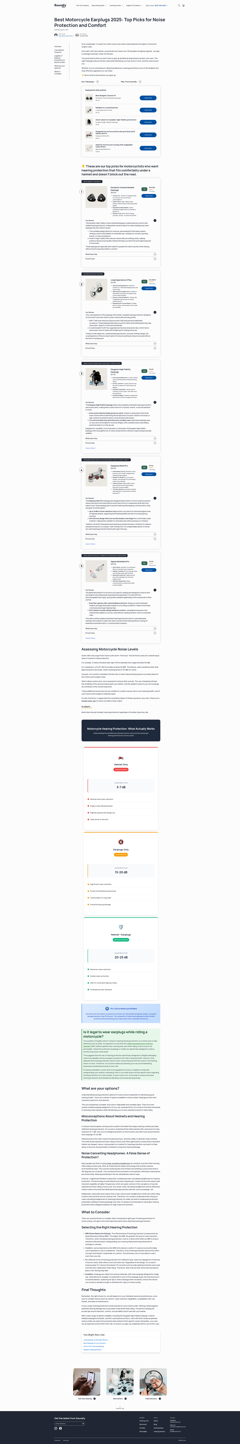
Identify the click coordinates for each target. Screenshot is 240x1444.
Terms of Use (66, 1440)
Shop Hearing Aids (98, 5)
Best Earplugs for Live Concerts (94, 1343)
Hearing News (159, 1428)
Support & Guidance (133, 5)
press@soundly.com (175, 1431)
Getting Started (159, 1431)
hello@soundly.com (175, 1422)
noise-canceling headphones (118, 1163)
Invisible (142, 1428)
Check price (148, 122)
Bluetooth (143, 1424)
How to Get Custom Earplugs (93, 1346)
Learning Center (115, 5)
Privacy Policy (57, 1440)
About (156, 1421)
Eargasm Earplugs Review (92, 1350)
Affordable (143, 1431)
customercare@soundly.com (178, 1427)
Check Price (148, 98)
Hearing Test (144, 1421)
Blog (155, 1424)
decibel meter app (89, 701)
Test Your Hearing (82, 5)
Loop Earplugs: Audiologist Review (95, 1340)
